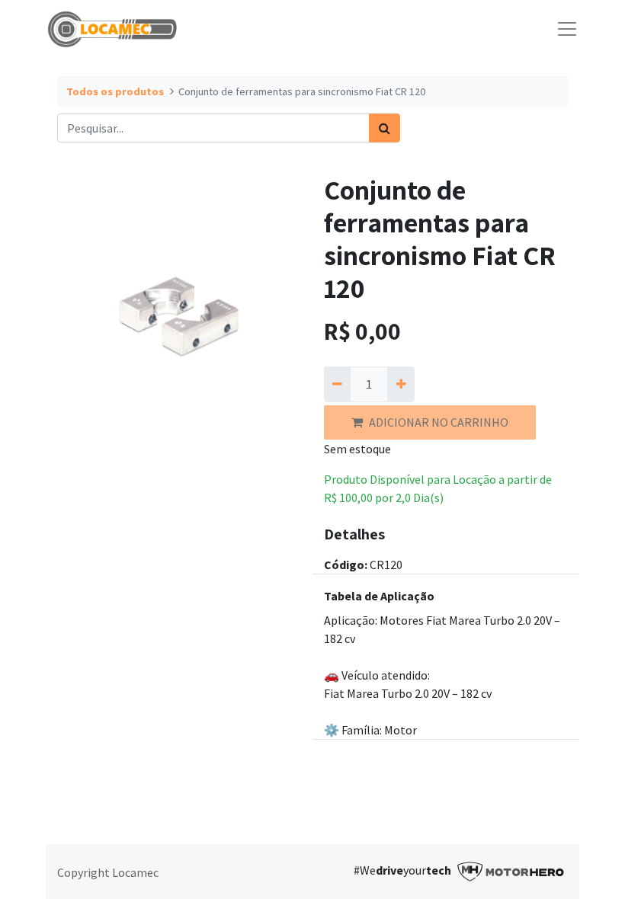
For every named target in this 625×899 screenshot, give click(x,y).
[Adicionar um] (400, 384)
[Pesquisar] (384, 128)
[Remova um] (337, 384)
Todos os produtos (115, 91)
